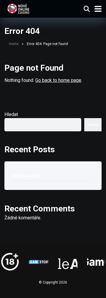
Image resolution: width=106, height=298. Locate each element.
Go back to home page (58, 80)
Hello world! (26, 176)
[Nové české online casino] (18, 8)
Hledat (11, 114)
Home (14, 44)
